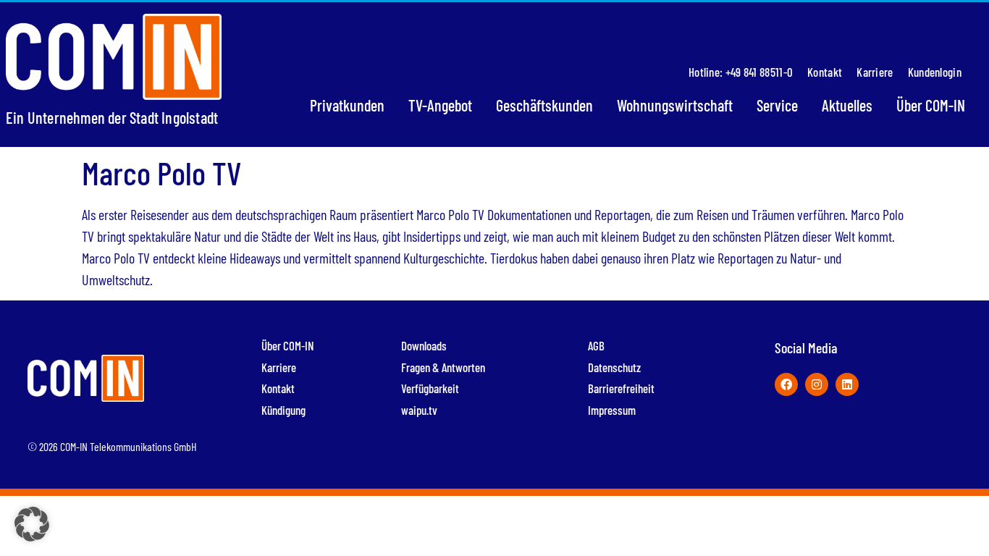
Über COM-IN (930, 105)
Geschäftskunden (544, 105)
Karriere (875, 71)
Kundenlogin (934, 71)
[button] (32, 524)
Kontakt (824, 71)
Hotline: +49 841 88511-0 (741, 71)
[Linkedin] (847, 384)
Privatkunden (347, 105)
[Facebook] (786, 384)
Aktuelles (847, 105)
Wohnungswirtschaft (675, 105)
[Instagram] (816, 384)
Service (777, 105)
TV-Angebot (440, 105)
